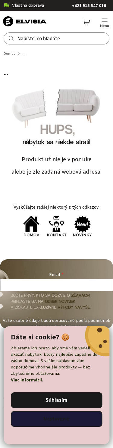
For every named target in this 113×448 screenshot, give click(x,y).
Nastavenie (56, 419)
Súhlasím (56, 400)
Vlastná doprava (28, 5)
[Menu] (104, 22)
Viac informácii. (27, 380)
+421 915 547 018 (89, 6)
